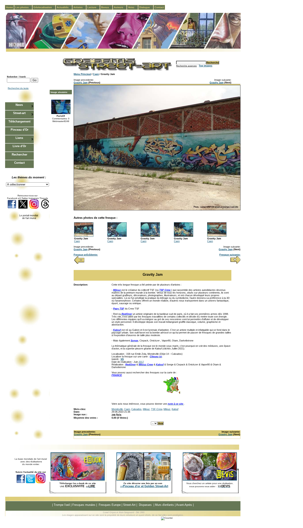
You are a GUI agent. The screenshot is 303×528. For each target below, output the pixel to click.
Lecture (93, 7)
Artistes (79, 7)
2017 (141, 362)
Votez (133, 7)
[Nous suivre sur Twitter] (23, 208)
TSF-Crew (156, 409)
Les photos (23, 7)
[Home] (123, 48)
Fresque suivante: (229, 254)
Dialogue (146, 7)
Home (9, 7)
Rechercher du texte (18, 88)
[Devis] (210, 479)
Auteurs (120, 7)
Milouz (146, 409)
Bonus (106, 7)
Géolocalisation (44, 7)
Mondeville (117, 409)
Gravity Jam (81, 82)
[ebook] (78, 479)
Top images (205, 65)
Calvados (136, 409)
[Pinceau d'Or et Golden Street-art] (143, 479)
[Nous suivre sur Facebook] (11, 208)
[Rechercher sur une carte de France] (171, 393)
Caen (96, 74)
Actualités (64, 7)
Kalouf (175, 409)
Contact (159, 7)
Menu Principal (82, 74)
